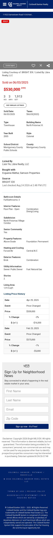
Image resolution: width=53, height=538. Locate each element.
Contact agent (10, 65)
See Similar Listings (15, 105)
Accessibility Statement (22, 495)
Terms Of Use (16, 491)
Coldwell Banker (19, 472)
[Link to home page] (17, 4)
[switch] (33, 65)
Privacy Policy (36, 491)
